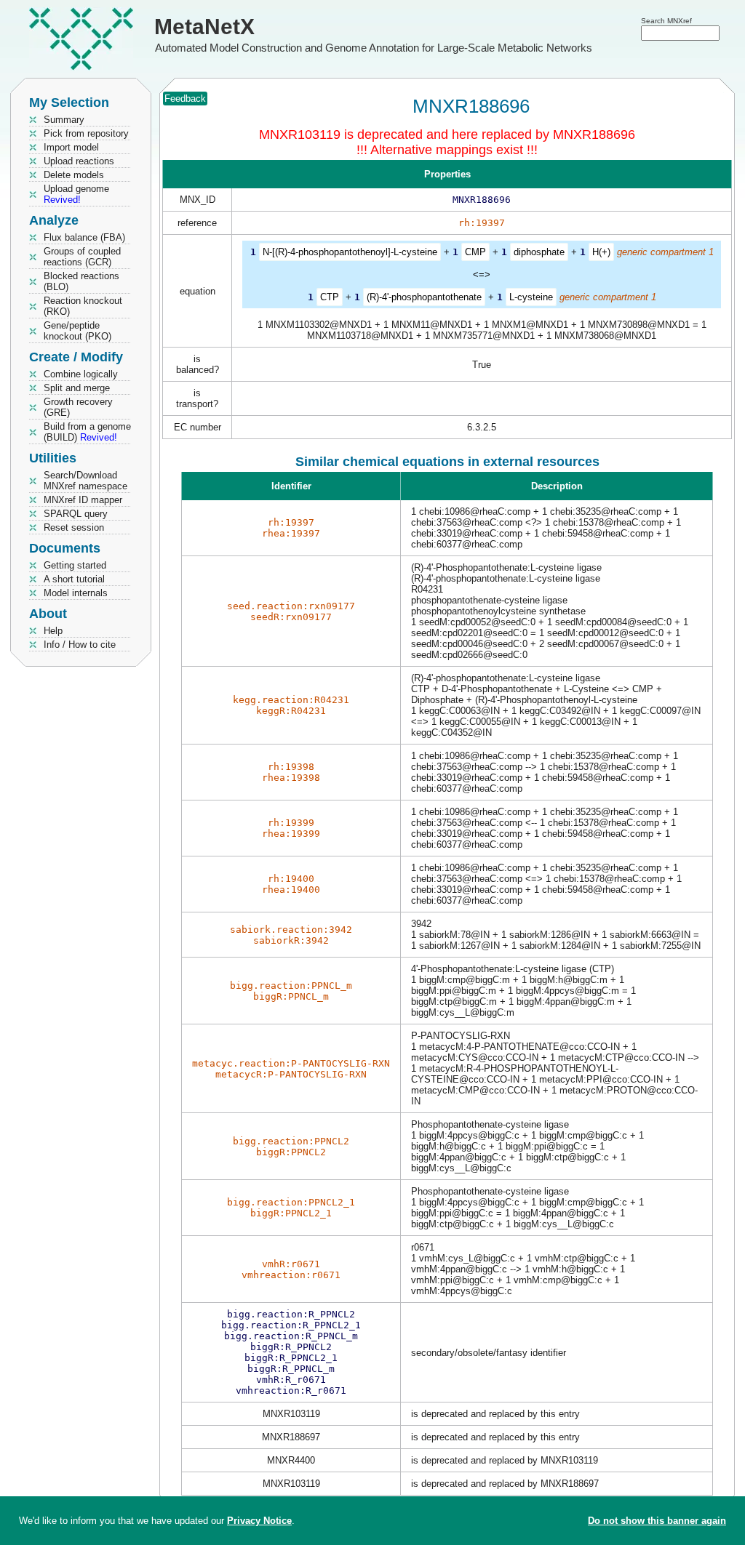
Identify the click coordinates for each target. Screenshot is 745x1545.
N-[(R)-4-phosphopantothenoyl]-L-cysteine (350, 251)
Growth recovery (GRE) (78, 407)
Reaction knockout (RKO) (83, 306)
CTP (329, 297)
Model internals (76, 592)
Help (53, 630)
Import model (71, 147)
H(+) (601, 251)
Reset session (74, 527)
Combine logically (81, 374)
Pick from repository (86, 133)
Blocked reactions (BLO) (81, 281)
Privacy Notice (259, 1520)
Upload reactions (79, 161)
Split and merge (77, 387)
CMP (475, 251)
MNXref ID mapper (83, 499)
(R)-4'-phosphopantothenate (424, 297)
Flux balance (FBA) (84, 237)
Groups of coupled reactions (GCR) (82, 257)
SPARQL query (76, 513)
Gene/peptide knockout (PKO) (77, 331)
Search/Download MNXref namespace (85, 480)
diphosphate (539, 251)
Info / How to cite (80, 644)
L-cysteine (531, 297)
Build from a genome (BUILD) (87, 432)
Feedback (185, 98)
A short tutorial (74, 579)
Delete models (74, 174)
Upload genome (76, 194)
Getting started (75, 565)
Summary (64, 119)
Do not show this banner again (657, 1520)
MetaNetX (204, 27)
